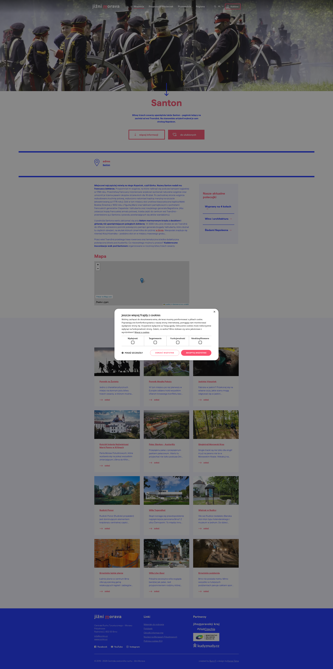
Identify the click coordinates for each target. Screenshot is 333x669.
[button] (132, 353)
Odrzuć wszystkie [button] (164, 352)
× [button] (214, 312)
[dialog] (166, 334)
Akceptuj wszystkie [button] (196, 352)
